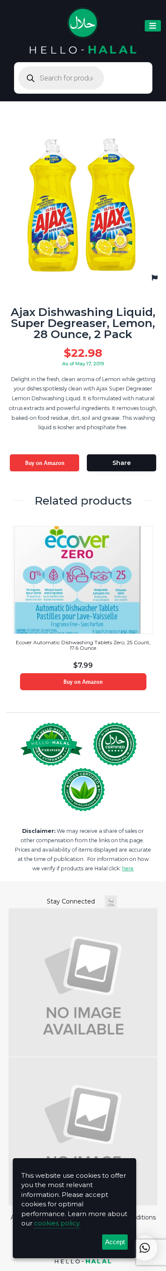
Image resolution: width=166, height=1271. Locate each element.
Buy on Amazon (44, 463)
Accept (115, 1241)
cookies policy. (57, 1223)
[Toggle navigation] (153, 26)
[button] (144, 1248)
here (128, 868)
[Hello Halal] (83, 31)
